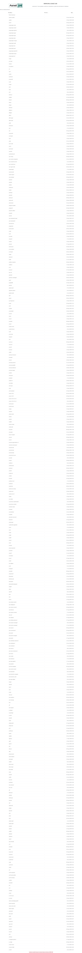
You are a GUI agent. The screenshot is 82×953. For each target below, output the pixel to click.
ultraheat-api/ (11, 578)
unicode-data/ (11, 452)
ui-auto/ (10, 715)
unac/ (10, 542)
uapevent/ (11, 921)
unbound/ (10, 519)
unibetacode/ (11, 465)
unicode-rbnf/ (11, 447)
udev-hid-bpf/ (11, 841)
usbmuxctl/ (11, 200)
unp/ (10, 339)
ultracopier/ (11, 581)
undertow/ (11, 483)
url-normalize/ (11, 249)
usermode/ (11, 148)
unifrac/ (10, 416)
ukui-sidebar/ (11, 617)
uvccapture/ (11, 66)
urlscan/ (10, 244)
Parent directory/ (12, 14)
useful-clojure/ (11, 174)
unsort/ (10, 318)
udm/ (10, 818)
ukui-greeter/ (11, 663)
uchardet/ (10, 882)
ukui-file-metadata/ (12, 666)
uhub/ (10, 720)
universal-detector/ (12, 367)
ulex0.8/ (10, 591)
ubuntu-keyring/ (12, 903)
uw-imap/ (10, 61)
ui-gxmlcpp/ (11, 712)
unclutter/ (10, 509)
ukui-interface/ (11, 658)
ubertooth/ (11, 911)
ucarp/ (10, 893)
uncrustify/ (11, 499)
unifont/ (10, 419)
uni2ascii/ (10, 468)
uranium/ (10, 269)
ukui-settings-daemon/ (13, 620)
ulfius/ (10, 589)
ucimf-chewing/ (12, 877)
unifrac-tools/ (11, 414)
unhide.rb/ (11, 473)
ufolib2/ (10, 761)
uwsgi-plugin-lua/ (12, 45)
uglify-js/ (10, 738)
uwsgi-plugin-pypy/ (12, 32)
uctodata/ (10, 846)
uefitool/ (10, 795)
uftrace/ (10, 748)
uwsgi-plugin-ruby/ (12, 25)
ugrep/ (10, 733)
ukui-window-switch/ (12, 602)
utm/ (10, 92)
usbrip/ (10, 190)
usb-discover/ (11, 223)
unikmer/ (10, 411)
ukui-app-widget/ (12, 679)
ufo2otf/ (10, 774)
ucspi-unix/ (11, 851)
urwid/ (10, 231)
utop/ (10, 89)
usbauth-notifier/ (12, 210)
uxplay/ (10, 20)
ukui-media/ (11, 656)
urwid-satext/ (11, 228)
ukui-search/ (11, 627)
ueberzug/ (11, 797)
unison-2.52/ (11, 396)
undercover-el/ (11, 493)
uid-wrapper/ (11, 707)
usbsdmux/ (11, 187)
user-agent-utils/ (12, 166)
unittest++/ (11, 380)
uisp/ (10, 689)
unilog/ (10, 408)
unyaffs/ (10, 308)
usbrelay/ (10, 192)
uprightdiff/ (11, 282)
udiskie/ (10, 828)
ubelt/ (10, 916)
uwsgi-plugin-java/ (12, 48)
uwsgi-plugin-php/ (12, 38)
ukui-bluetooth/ (11, 671)
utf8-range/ (11, 117)
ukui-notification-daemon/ (13, 640)
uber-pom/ (11, 913)
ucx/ (9, 844)
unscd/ (10, 323)
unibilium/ (10, 463)
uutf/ (10, 71)
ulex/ (10, 594)
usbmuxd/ (11, 197)
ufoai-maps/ (11, 766)
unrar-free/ (11, 334)
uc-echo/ (10, 898)
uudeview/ (11, 76)
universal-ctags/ (12, 370)
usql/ (10, 138)
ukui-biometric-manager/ (13, 674)
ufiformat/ (10, 792)
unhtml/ (10, 470)
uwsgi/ (10, 58)
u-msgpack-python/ (12, 939)
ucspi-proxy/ (11, 857)
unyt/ (10, 305)
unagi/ (10, 535)
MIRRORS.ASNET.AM (50, 3)
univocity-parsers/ (12, 362)
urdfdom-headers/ (12, 262)
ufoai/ (10, 772)
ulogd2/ (10, 586)
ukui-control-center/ (12, 669)
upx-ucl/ (10, 272)
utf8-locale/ (11, 120)
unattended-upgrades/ (13, 524)
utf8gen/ (10, 112)
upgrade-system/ (12, 290)
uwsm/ (10, 22)
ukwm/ (10, 599)
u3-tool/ (10, 931)
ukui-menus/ (11, 648)
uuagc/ (10, 84)
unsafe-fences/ (11, 329)
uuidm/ (10, 74)
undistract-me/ (11, 481)
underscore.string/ (12, 488)
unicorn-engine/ (12, 434)
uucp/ (10, 81)
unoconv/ (10, 344)
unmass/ (10, 349)
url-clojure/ (11, 251)
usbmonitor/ (11, 202)
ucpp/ (10, 862)
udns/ (10, 815)
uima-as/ (10, 694)
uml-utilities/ (11, 563)
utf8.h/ (10, 115)
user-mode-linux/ (12, 164)
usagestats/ (11, 226)
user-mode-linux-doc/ (13, 161)
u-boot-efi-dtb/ (11, 947)
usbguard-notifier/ (12, 205)
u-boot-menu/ (11, 944)
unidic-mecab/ (11, 424)
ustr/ (10, 128)
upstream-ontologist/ (13, 277)
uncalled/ (10, 514)
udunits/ (10, 800)
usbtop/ (10, 184)
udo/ (10, 813)
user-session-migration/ (13, 159)
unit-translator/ (11, 390)
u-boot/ (10, 949)
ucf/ (9, 885)
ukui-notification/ (12, 643)
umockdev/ (11, 555)
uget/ (10, 741)
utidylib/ (10, 97)
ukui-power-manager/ (13, 635)
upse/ (10, 280)
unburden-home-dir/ (12, 517)
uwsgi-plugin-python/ (13, 30)
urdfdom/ (10, 264)
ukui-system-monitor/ (13, 612)
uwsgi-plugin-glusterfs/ (13, 50)
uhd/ (10, 728)
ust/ (9, 130)
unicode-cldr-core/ (12, 455)
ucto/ (10, 849)
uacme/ (10, 929)
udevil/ (10, 839)
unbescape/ (11, 522)
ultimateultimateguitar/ (13, 584)
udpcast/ (10, 810)
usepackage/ (11, 169)
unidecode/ (11, 426)
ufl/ (9, 790)
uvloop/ (10, 63)
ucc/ (9, 887)
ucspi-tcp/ (10, 854)
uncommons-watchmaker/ (14, 501)
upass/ (10, 298)
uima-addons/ (11, 697)
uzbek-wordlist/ (12, 17)
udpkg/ (10, 808)
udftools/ (10, 833)
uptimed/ (10, 275)
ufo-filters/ (11, 782)
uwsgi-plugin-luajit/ (12, 43)
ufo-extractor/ (11, 784)
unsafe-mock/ (11, 326)
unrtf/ (10, 331)
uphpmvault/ (11, 287)
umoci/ (10, 558)
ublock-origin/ (11, 908)
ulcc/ (10, 596)
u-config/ (10, 942)
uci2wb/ (10, 880)
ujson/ (10, 687)
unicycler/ (10, 429)
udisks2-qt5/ (11, 823)
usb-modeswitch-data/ (13, 218)
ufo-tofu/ (10, 779)
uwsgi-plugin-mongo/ (13, 40)
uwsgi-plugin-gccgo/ (12, 53)
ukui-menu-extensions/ (13, 651)
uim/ (9, 702)
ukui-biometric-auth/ (12, 676)
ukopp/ (10, 681)
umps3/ (10, 553)
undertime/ (11, 486)
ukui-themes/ (11, 609)
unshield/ (10, 321)
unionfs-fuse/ (11, 406)
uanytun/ (10, 926)
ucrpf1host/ (11, 859)
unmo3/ (10, 347)
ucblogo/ (10, 890)
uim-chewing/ (11, 699)
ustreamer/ (11, 125)
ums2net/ (10, 550)
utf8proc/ (10, 110)
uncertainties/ (11, 511)
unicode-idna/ (11, 450)
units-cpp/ (11, 385)
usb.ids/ (10, 215)
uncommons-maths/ (12, 504)
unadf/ (10, 537)
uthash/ (10, 99)
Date (72, 12)
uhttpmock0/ (11, 723)
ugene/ (10, 743)
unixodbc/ (10, 357)
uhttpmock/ (11, 725)
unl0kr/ (10, 352)
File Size (46, 12)
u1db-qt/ (10, 936)
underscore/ (11, 491)
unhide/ (10, 475)
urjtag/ (10, 254)
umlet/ (10, 560)
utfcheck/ (10, 107)
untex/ (10, 316)
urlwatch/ (10, 238)
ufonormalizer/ (11, 756)
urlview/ (10, 241)
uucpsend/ (11, 79)
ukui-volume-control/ (13, 607)
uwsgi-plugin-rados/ (12, 27)
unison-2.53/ (11, 393)
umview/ (10, 545)
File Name (10, 12)
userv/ (10, 146)
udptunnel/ (11, 805)
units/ (10, 388)
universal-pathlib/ (12, 365)
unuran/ (10, 313)
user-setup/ (11, 156)
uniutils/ (10, 372)
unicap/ (10, 460)
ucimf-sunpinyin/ (12, 872)
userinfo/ (10, 151)
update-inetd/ (11, 293)
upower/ (10, 285)
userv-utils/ (11, 143)
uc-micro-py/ (11, 895)
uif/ (9, 705)
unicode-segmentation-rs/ (14, 442)
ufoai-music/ (11, 764)
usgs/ (10, 141)
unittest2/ (10, 378)
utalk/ (10, 123)
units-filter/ (11, 383)
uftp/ (10, 751)
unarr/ (10, 527)
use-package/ (11, 177)
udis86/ (10, 831)
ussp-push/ (11, 133)
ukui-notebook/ (11, 645)
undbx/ (10, 496)
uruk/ (10, 233)
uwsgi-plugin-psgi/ (12, 35)
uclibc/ (10, 867)
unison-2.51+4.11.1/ (12, 401)
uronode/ (10, 236)
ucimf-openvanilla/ (12, 875)
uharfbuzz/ (11, 730)
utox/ (10, 87)
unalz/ (10, 532)
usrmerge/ (11, 135)
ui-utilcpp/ (10, 710)
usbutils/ (10, 182)
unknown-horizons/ (12, 354)
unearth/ (10, 478)
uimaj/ (10, 692)
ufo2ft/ (10, 777)
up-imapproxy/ (11, 300)
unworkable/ (11, 311)
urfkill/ (10, 259)
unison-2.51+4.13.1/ (12, 398)
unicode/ (10, 457)
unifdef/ (10, 421)
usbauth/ (10, 213)
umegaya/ (11, 568)
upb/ (10, 295)
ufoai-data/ (11, 769)
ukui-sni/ (10, 614)
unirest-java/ (11, 403)
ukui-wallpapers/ (12, 604)
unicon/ (10, 439)
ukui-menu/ (11, 653)
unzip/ (10, 303)
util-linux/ (10, 94)
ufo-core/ (10, 787)
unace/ (10, 540)
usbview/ (10, 179)
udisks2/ (10, 826)
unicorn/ (10, 437)
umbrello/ (10, 571)
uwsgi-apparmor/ (12, 56)
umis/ (10, 566)
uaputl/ (10, 918)
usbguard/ (11, 208)
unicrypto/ (11, 432)
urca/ (10, 267)
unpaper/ (10, 336)
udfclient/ (10, 836)
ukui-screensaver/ (12, 630)
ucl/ (9, 869)
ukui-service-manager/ (13, 625)
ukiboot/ (10, 684)
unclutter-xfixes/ (12, 506)
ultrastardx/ (11, 576)
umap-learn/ (11, 573)
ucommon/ (11, 864)
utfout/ (10, 102)
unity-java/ (11, 375)
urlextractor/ (11, 246)
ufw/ (9, 746)
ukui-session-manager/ (13, 622)
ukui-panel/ (11, 638)
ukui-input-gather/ (12, 661)
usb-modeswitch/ (12, 220)
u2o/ (10, 934)
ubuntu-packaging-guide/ (13, 900)
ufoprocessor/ (11, 754)
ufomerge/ (11, 759)
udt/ (9, 802)
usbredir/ (10, 195)
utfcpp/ (10, 105)
